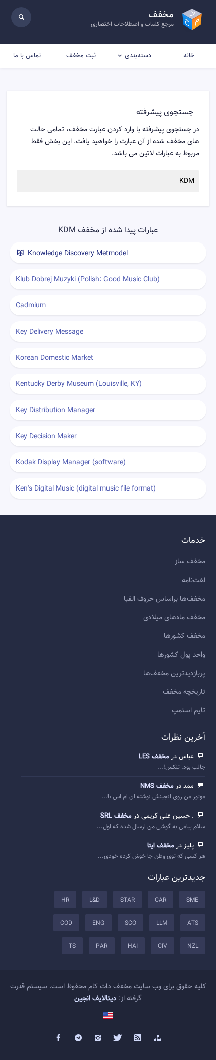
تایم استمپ (188, 710)
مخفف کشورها (184, 636)
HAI (133, 946)
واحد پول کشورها (181, 655)
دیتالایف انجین (95, 998)
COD (66, 923)
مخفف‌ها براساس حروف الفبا (164, 599)
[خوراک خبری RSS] (138, 1038)
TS (72, 946)
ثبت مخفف (81, 56)
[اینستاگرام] (98, 1038)
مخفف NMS (157, 786)
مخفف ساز (190, 561)
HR (65, 900)
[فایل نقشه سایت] (158, 1038)
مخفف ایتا (160, 846)
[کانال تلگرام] (78, 1038)
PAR (101, 946)
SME (192, 900)
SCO (130, 923)
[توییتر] (118, 1038)
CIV (162, 946)
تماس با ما (27, 56)
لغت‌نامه (193, 580)
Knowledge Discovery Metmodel (77, 253)
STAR (127, 900)
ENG (98, 923)
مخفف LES (154, 757)
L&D (94, 900)
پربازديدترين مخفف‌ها (174, 673)
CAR (160, 900)
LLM (161, 923)
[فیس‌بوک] (58, 1038)
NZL (192, 946)
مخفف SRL (116, 816)
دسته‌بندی (138, 56)
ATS (192, 923)
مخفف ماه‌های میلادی (174, 617)
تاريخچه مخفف (184, 692)
